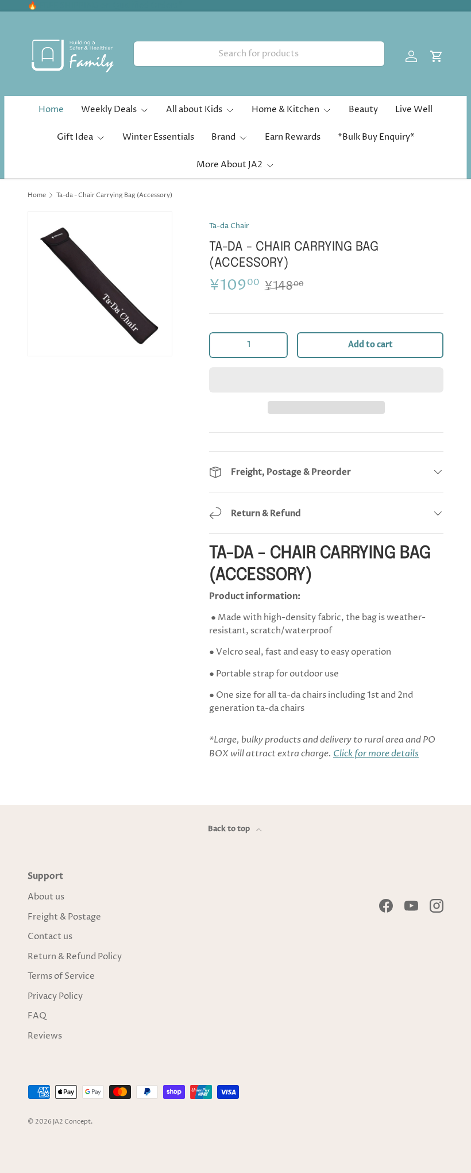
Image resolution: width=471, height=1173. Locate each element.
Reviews (45, 1036)
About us (46, 897)
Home (51, 109)
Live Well (414, 109)
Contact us (50, 936)
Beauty (363, 109)
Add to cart (370, 344)
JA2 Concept (72, 1121)
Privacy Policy (55, 996)
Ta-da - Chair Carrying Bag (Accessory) (114, 195)
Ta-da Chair (229, 226)
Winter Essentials (158, 137)
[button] (326, 380)
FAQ (37, 1016)
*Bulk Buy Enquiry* (376, 137)
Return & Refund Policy (75, 957)
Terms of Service (61, 976)
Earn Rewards (293, 137)
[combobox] (259, 53)
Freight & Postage (64, 917)
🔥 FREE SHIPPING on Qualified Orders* (105, 6)
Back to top (230, 829)
